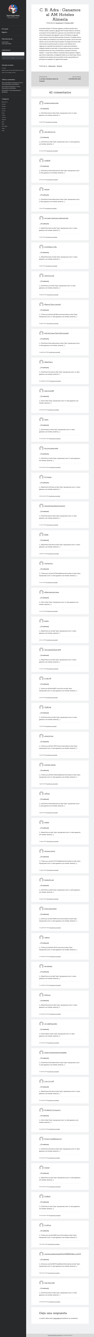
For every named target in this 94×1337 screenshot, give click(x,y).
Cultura (4, 104)
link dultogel (48, 966)
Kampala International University (54, 506)
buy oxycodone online (51, 448)
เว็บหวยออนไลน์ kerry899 (52, 650)
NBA (3, 124)
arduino (46, 822)
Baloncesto (4, 102)
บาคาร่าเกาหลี (49, 1081)
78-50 (57, 30)
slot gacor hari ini (49, 851)
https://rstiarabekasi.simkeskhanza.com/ (12, 82)
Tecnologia (4, 126)
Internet (4, 119)
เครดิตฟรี (47, 160)
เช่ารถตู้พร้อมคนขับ (50, 1024)
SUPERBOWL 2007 (74, 79)
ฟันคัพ (46, 534)
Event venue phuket (50, 909)
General (4, 117)
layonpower (13, 15)
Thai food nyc (48, 563)
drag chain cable (49, 1283)
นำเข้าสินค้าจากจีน (50, 247)
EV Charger (48, 477)
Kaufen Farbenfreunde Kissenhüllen (55, 1052)
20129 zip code (49, 276)
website (46, 189)
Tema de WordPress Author (55, 1335)
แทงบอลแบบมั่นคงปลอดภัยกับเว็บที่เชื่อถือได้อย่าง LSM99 (62, 1254)
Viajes (3, 128)
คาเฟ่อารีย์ (47, 678)
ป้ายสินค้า (47, 1196)
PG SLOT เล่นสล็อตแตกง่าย (53, 1139)
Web (3, 130)
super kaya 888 (49, 391)
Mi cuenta (5, 29)
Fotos (3, 113)
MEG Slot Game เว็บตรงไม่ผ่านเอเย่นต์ (56, 333)
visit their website (50, 765)
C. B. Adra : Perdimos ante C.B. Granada (48, 80)
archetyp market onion (51, 103)
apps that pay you (49, 132)
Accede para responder (51, 122)
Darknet (47, 1167)
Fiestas (3, 110)
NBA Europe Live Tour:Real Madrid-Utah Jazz (13, 70)
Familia (3, 108)
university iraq (48, 736)
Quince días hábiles (6, 43)
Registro (4, 32)
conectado (56, 1318)
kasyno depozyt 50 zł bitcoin (9, 86)
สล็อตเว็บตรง (48, 362)
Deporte (4, 106)
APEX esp (47, 995)
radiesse (47, 937)
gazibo (46, 621)
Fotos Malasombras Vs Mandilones (10, 84)
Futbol (3, 115)
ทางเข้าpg (47, 1225)
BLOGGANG (5, 90)
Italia (3, 121)
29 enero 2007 (69, 23)
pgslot (46, 419)
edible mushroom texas (51, 592)
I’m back (4, 68)
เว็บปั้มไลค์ (47, 707)
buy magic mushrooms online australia (56, 218)
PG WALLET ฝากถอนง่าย (52, 1110)
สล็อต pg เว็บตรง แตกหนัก (52, 304)
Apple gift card (49, 880)
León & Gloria (5, 42)
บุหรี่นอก (47, 793)
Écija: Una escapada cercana (9, 72)
